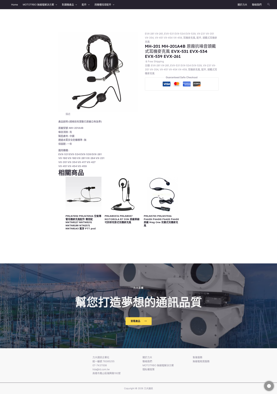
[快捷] (269, 386)
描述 (68, 113)
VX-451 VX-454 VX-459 (168, 37)
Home (14, 4)
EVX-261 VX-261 (154, 33)
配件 (84, 4)
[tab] (68, 114)
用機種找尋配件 (102, 4)
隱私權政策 (149, 369)
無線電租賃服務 (201, 361)
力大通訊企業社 (100, 357)
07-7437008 (99, 365)
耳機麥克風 (189, 37)
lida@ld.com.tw (101, 369)
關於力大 (242, 4)
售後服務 (197, 357)
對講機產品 (68, 4)
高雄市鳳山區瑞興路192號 (106, 373)
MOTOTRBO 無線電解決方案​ (38, 4)
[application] (55, 4)
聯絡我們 (257, 4)
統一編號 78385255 (103, 361)
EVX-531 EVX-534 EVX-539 (180, 33)
